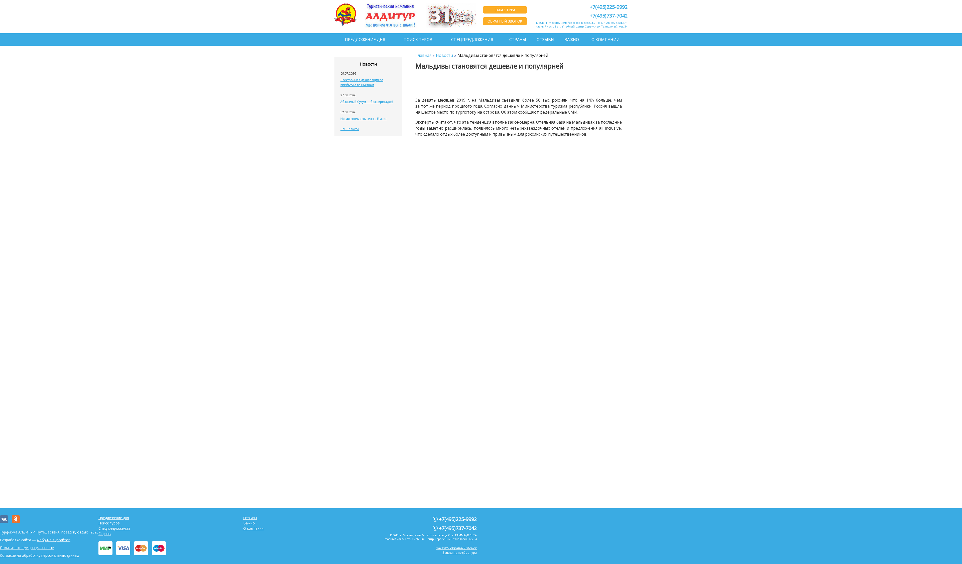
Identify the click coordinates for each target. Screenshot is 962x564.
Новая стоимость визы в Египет (363, 119)
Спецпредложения (472, 39)
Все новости (349, 129)
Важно (571, 39)
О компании (605, 39)
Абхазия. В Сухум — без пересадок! (366, 102)
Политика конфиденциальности (27, 547)
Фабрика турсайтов (53, 539)
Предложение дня (365, 39)
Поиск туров (418, 39)
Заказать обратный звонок (456, 548)
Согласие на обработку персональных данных (39, 555)
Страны (517, 39)
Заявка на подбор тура (459, 552)
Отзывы (545, 39)
